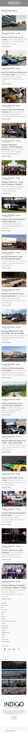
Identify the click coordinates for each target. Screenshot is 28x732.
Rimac (3, 637)
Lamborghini (5, 625)
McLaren (4, 630)
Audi (3, 607)
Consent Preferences (10, 730)
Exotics (4, 616)
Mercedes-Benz (5, 632)
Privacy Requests (14, 718)
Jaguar (3, 623)
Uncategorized (6, 641)
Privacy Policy (14, 716)
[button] (2, 3)
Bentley (4, 612)
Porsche (18, 33)
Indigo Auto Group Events (8, 33)
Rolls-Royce (5, 639)
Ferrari (4, 618)
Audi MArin (4, 609)
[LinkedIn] (18, 650)
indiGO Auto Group (18, 728)
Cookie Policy (14, 717)
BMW (3, 614)
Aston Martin (5, 605)
